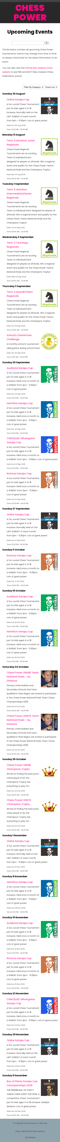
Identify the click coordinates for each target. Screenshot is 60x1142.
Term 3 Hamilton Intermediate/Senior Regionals (19, 193)
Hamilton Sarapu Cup (20, 403)
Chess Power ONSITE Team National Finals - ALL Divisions (23, 720)
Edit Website (30, 1137)
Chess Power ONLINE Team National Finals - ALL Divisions (23, 676)
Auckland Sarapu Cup (20, 368)
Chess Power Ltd (31, 1123)
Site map (43, 1123)
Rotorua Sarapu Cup (19, 473)
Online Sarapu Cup (18, 99)
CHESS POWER (30, 12)
